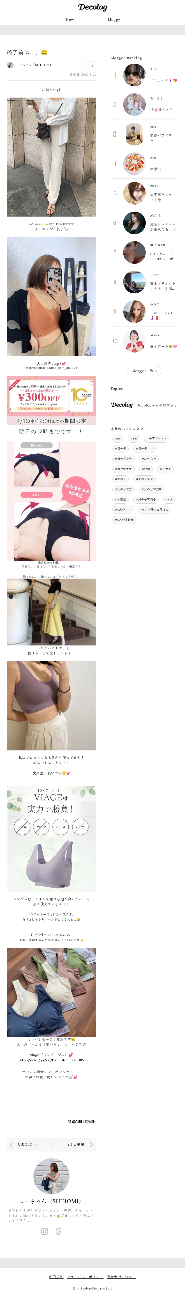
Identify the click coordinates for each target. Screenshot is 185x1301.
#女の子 (120, 479)
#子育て (165, 469)
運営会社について (121, 1277)
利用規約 (56, 1277)
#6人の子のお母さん (155, 509)
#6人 (169, 499)
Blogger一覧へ (144, 371)
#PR (133, 438)
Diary (89, 65)
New (70, 19)
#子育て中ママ (156, 438)
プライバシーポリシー (85, 1277)
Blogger (115, 19)
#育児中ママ (123, 469)
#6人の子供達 (124, 519)
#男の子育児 (123, 458)
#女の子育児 (123, 489)
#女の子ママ (144, 479)
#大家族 (120, 499)
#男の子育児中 (146, 499)
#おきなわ (149, 458)
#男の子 (120, 448)
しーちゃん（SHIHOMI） (51, 1201)
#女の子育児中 (152, 489)
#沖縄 (146, 469)
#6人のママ (123, 509)
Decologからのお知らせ (156, 405)
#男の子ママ (144, 448)
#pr (118, 438)
